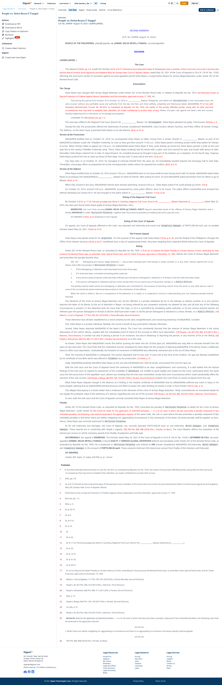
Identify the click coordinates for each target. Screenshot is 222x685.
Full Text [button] (73, 10)
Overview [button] (62, 10)
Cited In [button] (102, 10)
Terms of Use (160, 681)
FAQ (38, 667)
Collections (51, 3)
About (169, 661)
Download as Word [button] (13, 27)
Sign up (195, 3)
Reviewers (107, 663)
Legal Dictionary (109, 670)
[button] (15, 31)
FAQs (169, 668)
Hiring (169, 666)
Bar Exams (107, 661)
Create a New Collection (15, 48)
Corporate (139, 666)
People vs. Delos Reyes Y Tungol (20, 13)
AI (96, 3)
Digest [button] (82, 10)
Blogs (105, 673)
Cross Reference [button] (114, 10)
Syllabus (106, 659)
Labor (137, 668)
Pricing (103, 3)
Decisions (22, 9)
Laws (137, 661)
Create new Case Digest (15, 57)
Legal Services (173, 652)
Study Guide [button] (91, 10)
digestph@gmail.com (32, 664)
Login (184, 3)
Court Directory (109, 668)
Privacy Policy (138, 681)
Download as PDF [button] (12, 24)
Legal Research (9, 9)
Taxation (138, 663)
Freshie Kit (107, 656)
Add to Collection (207, 10)
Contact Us (171, 663)
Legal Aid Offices (109, 666)
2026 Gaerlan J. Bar (81, 3)
